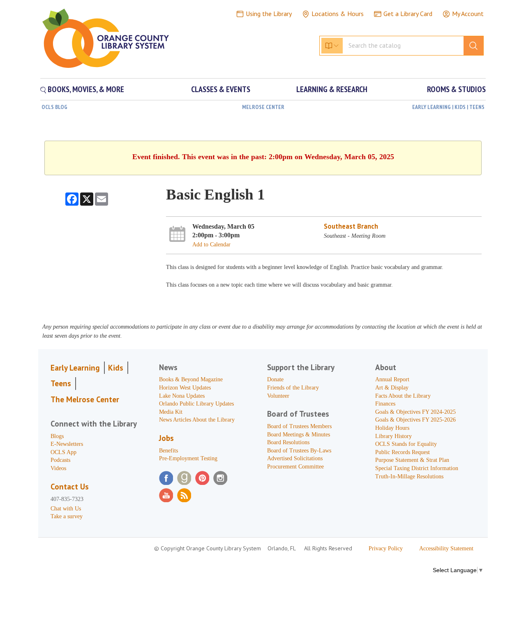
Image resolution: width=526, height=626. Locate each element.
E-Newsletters (67, 444)
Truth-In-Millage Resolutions (409, 476)
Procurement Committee (295, 467)
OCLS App (63, 452)
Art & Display (391, 388)
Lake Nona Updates (182, 396)
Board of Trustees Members (299, 426)
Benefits (168, 450)
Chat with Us (66, 508)
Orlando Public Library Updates (196, 404)
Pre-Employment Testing (188, 458)
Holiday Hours (392, 428)
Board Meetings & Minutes (298, 434)
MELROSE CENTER (263, 107)
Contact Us (70, 487)
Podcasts (60, 460)
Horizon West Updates (185, 388)
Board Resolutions (288, 442)
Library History (393, 436)
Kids (115, 368)
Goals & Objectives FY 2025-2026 (415, 420)
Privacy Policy (386, 548)
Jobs (166, 438)
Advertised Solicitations (295, 458)
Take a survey (67, 516)
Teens (61, 383)
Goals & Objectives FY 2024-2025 (415, 412)
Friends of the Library (293, 388)
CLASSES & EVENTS (220, 89)
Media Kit (170, 412)
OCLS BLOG (54, 107)
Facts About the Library (403, 396)
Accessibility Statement (446, 548)
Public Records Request (402, 452)
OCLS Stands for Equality (406, 444)
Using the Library (269, 13)
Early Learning (75, 368)
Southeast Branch (351, 226)
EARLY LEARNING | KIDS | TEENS (448, 107)
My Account (468, 13)
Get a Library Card (407, 13)
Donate (275, 379)
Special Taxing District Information (416, 468)
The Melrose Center (85, 399)
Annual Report (392, 379)
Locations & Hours (337, 13)
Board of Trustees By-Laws (299, 450)
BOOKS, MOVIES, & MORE (85, 89)
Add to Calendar (211, 244)
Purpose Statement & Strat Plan (412, 460)
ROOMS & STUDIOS (456, 89)
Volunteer (278, 396)
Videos (58, 468)
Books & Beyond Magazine (191, 379)
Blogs (57, 436)
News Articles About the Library (197, 420)
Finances (385, 404)
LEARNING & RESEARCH (331, 89)
